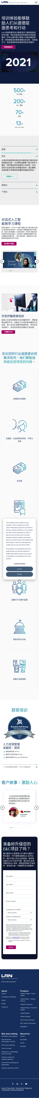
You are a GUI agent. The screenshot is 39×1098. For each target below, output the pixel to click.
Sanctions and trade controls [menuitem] (10, 1068)
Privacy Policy (16, 937)
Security (4, 1088)
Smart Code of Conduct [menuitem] (27, 1020)
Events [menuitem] (22, 1043)
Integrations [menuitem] (23, 1026)
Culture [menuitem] (4, 1000)
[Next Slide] (36, 261)
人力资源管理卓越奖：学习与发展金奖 (16, 767)
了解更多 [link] (8, 176)
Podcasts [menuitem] (23, 1046)
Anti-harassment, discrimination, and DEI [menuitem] (8, 1040)
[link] (14, 2)
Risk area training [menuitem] (9, 1034)
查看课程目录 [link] (8, 47)
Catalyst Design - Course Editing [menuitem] (27, 994)
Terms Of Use (20, 1088)
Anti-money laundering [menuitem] (8, 1045)
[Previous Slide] (2, 261)
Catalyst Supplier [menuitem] (25, 1016)
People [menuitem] (4, 1003)
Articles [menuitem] (22, 1036)
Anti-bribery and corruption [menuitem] (9, 1036)
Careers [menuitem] (4, 993)
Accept (19, 569)
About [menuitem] (4, 991)
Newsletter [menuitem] (23, 1039)
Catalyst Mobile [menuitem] (25, 1013)
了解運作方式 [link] (8, 332)
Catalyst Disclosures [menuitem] (26, 1004)
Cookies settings (19, 563)
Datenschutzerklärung (17, 1090)
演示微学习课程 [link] (9, 243)
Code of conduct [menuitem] (7, 1048)
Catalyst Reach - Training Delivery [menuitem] (27, 1000)
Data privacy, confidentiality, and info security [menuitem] (10, 1053)
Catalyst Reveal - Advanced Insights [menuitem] (28, 1009)
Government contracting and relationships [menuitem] (10, 1063)
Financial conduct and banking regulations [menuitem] (8, 1058)
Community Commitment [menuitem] (9, 997)
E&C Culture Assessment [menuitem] (28, 1023)
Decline (19, 574)
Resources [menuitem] (25, 1034)
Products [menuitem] (24, 991)
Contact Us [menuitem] (5, 1007)
